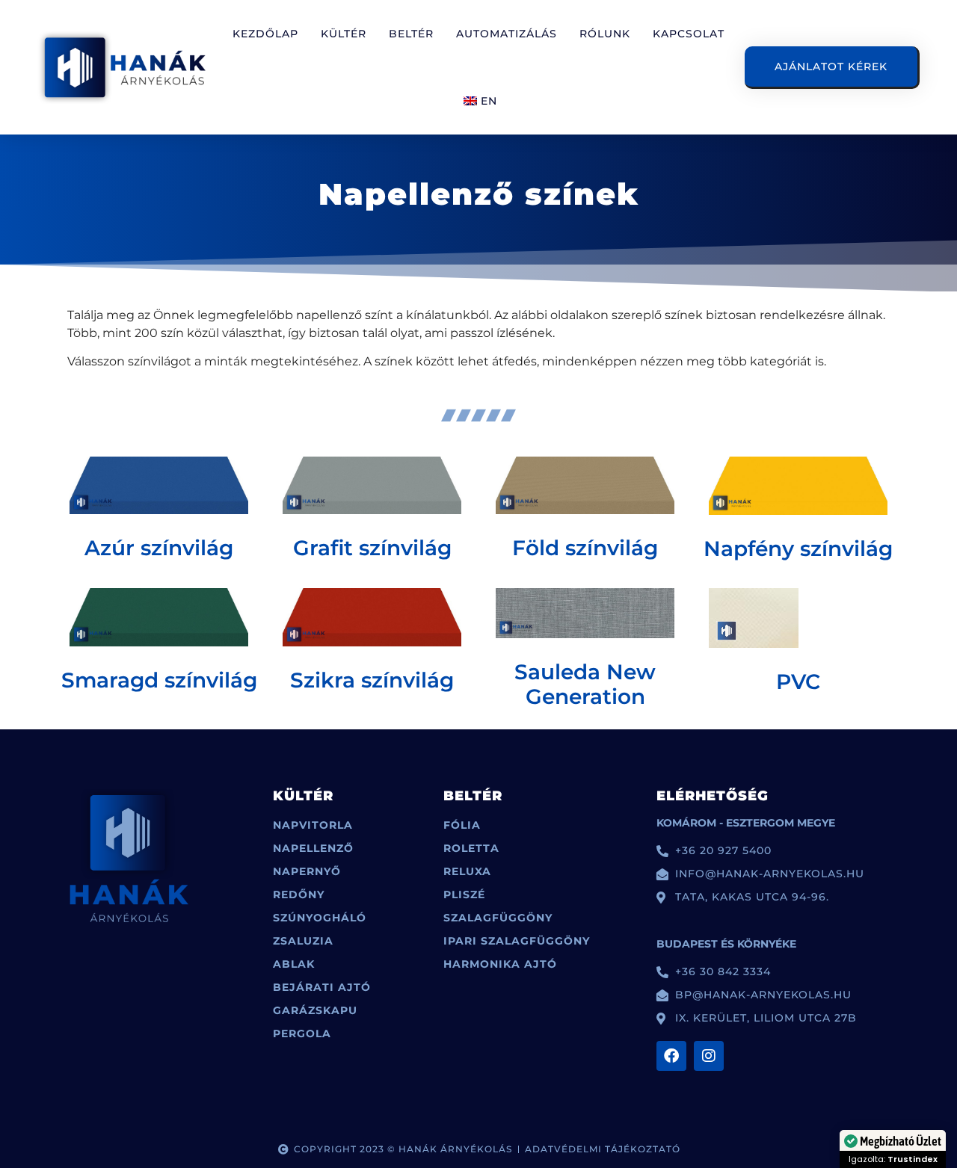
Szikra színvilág (372, 680)
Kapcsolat (688, 33)
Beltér (411, 33)
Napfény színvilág (798, 548)
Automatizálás (506, 33)
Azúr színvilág (158, 547)
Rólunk (604, 33)
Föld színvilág (585, 547)
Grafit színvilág (372, 547)
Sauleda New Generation (585, 684)
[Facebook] (671, 1056)
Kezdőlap (265, 33)
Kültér (343, 33)
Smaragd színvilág (159, 680)
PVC (798, 681)
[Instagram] (709, 1056)
